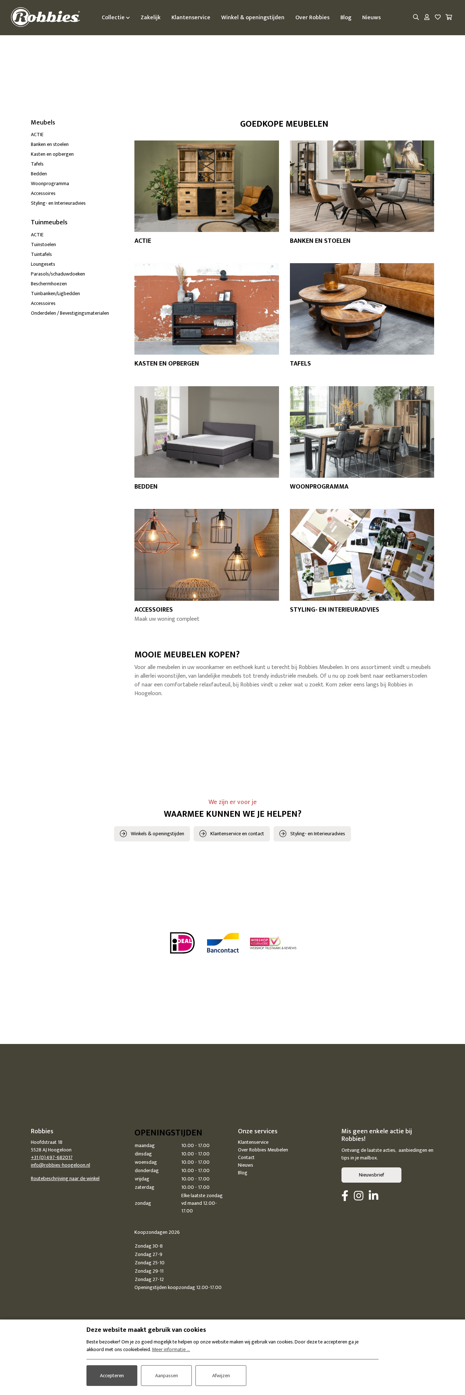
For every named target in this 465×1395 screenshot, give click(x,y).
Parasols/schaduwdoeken (58, 274)
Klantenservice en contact (237, 833)
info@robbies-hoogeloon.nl (60, 1165)
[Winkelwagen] (448, 17)
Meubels (43, 122)
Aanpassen (166, 1375)
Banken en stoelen (50, 144)
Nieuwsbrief (371, 1175)
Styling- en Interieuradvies (58, 203)
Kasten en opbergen (52, 154)
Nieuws (245, 1165)
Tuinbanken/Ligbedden (55, 293)
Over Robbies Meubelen (263, 1150)
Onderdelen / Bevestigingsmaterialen (70, 313)
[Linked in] (373, 1196)
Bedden (39, 174)
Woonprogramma (50, 183)
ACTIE (37, 134)
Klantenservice (253, 1142)
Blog (242, 1172)
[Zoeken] (416, 17)
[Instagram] (358, 1196)
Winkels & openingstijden (157, 833)
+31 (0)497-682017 (52, 1157)
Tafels (37, 164)
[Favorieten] (437, 17)
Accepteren (112, 1375)
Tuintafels (41, 254)
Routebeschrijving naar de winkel (65, 1178)
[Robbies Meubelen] (45, 17)
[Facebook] (344, 1196)
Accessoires (43, 193)
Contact (246, 1157)
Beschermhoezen (49, 284)
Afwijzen (221, 1375)
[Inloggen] (426, 17)
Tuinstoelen (43, 244)
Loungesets (43, 264)
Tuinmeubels (49, 222)
